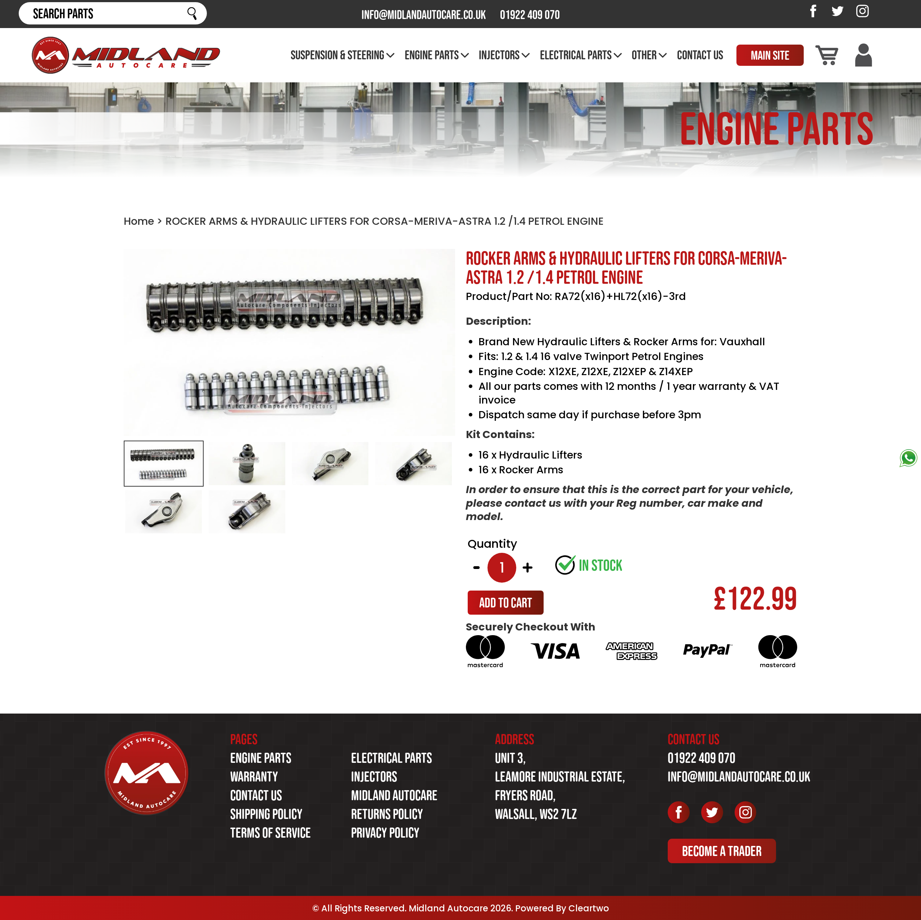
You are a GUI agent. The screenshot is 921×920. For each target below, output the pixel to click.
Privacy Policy (385, 833)
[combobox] (113, 13)
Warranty (254, 776)
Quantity (492, 543)
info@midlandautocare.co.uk (424, 15)
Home (139, 221)
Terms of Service (270, 833)
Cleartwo (588, 908)
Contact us (256, 795)
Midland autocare (394, 795)
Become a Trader (722, 851)
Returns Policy (387, 814)
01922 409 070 (530, 15)
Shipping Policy (266, 814)
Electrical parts (391, 758)
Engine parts (260, 758)
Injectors (374, 776)
